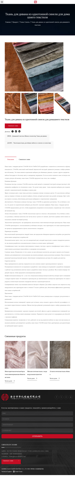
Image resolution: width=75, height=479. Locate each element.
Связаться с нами (13, 126)
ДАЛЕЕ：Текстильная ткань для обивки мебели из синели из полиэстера (29, 143)
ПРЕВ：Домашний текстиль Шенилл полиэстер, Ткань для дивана (27, 136)
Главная (8, 22)
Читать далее (8, 381)
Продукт (15, 22)
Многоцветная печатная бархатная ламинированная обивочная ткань (15, 374)
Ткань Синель (24, 22)
